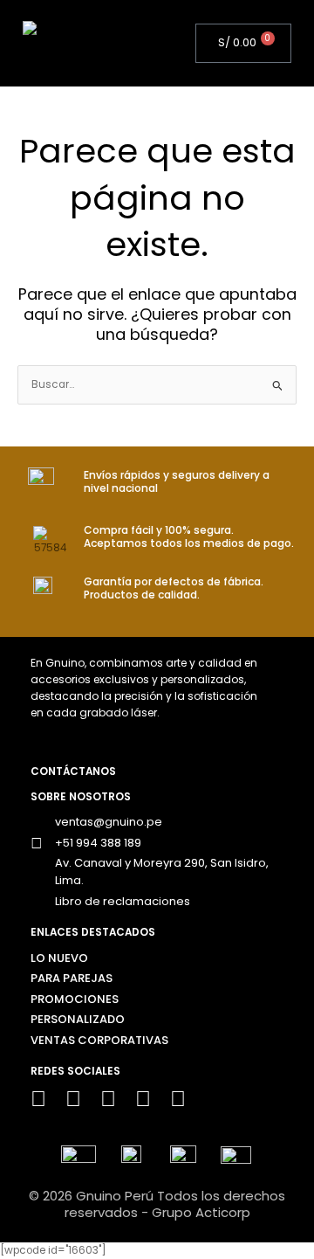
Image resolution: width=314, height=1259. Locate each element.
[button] (145, 43)
